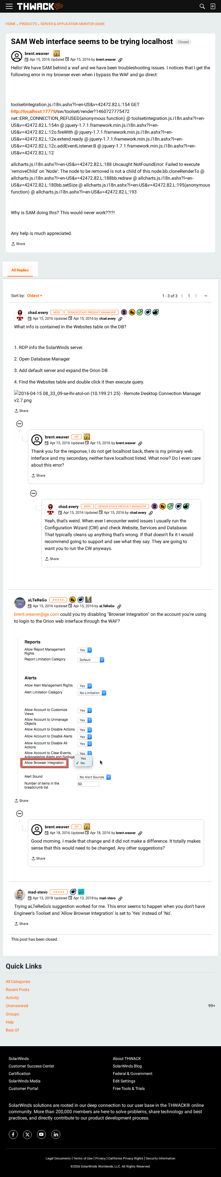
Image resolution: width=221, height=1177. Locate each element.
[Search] (202, 6)
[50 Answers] (140, 312)
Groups (12, 1014)
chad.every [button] (38, 312)
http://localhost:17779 (33, 111)
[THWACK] (40, 6)
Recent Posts (17, 989)
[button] (16, 56)
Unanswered (110, 1005)
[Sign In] (212, 6)
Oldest (33, 296)
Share (18, 244)
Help (10, 1022)
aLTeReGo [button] (37, 600)
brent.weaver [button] (37, 53)
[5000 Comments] (80, 600)
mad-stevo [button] (37, 892)
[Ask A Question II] (57, 54)
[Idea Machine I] (88, 600)
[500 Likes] (156, 312)
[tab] (20, 270)
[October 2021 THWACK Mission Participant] (81, 892)
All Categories (18, 981)
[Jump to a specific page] (205, 295)
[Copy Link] (120, 59)
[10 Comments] (73, 892)
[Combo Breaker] (132, 312)
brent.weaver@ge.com (36, 614)
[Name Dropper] (124, 312)
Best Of (12, 1030)
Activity (12, 997)
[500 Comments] (148, 312)
